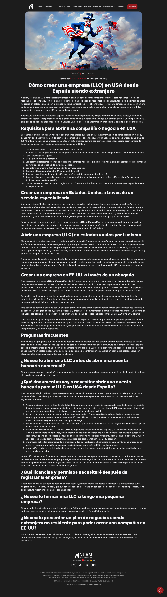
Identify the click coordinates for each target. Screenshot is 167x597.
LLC (83, 74)
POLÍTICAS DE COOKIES (80, 581)
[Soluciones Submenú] (54, 7)
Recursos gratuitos (91, 7)
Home (40, 7)
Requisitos (91, 74)
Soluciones (48, 7)
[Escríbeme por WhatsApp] (160, 590)
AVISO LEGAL (68, 581)
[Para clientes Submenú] (115, 7)
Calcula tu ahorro (64, 7)
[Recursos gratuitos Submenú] (100, 7)
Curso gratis (77, 7)
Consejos (75, 74)
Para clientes (108, 7)
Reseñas (121, 7)
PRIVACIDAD (58, 581)
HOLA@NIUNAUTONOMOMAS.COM (101, 581)
